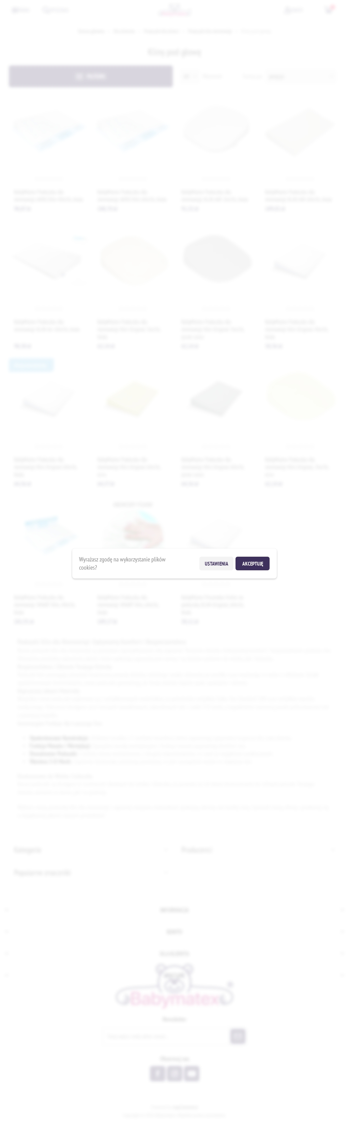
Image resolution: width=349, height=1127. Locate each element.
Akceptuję (252, 563)
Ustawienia (216, 563)
